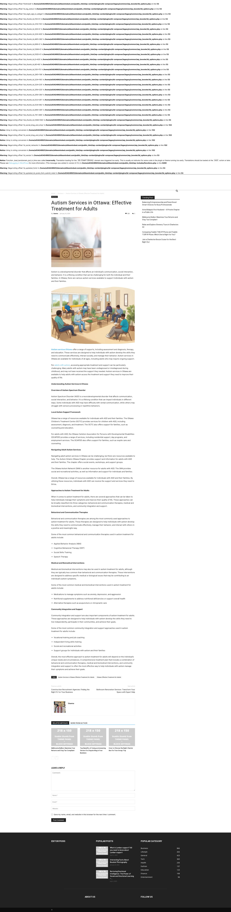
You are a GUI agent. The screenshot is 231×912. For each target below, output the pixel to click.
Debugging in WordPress (18, 163)
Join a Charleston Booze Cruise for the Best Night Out (159, 241)
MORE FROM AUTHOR (79, 723)
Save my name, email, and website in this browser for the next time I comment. (85, 814)
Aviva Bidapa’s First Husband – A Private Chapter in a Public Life (161, 211)
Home (53, 193)
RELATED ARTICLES (60, 723)
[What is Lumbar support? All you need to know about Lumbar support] (102, 850)
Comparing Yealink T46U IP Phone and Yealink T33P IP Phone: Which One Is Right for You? (159, 233)
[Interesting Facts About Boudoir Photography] (102, 863)
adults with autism (62, 365)
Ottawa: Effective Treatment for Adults (109, 677)
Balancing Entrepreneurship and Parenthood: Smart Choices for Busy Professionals (159, 203)
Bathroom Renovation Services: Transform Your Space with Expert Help (115, 691)
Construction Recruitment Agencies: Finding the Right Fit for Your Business (70, 691)
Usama (55, 213)
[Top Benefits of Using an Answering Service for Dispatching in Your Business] (93, 737)
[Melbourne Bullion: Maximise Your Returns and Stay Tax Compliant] (64, 737)
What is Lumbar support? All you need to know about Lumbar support (121, 850)
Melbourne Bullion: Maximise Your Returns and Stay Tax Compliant (160, 218)
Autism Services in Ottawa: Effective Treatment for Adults (76, 677)
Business (61, 193)
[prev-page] (52, 757)
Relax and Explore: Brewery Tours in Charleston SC (160, 226)
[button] (177, 191)
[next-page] (56, 757)
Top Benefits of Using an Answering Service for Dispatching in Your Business (93, 750)
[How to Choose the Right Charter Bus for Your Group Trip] (122, 737)
